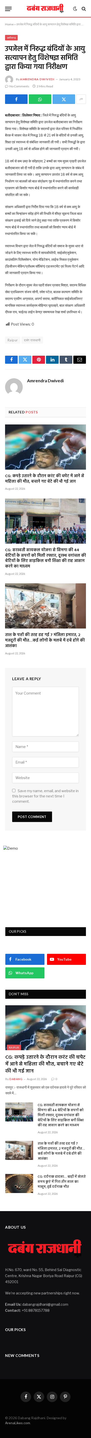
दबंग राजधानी (32, 340)
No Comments (19, 86)
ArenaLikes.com (17, 1423)
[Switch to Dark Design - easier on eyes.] (75, 9)
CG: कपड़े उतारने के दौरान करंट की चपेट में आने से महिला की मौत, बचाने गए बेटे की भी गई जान (44, 479)
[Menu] (8, 9)
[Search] (83, 9)
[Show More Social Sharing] (81, 99)
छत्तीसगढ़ (11, 37)
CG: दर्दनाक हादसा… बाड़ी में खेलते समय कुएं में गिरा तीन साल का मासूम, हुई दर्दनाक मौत (62, 1182)
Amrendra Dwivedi (37, 79)
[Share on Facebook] (16, 99)
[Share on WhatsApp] (40, 99)
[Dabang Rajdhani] (45, 9)
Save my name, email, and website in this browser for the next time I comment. (45, 796)
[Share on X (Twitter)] (64, 99)
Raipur (13, 340)
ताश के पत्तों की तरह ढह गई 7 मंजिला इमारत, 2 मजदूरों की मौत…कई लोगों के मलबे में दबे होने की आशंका (45, 640)
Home (9, 24)
